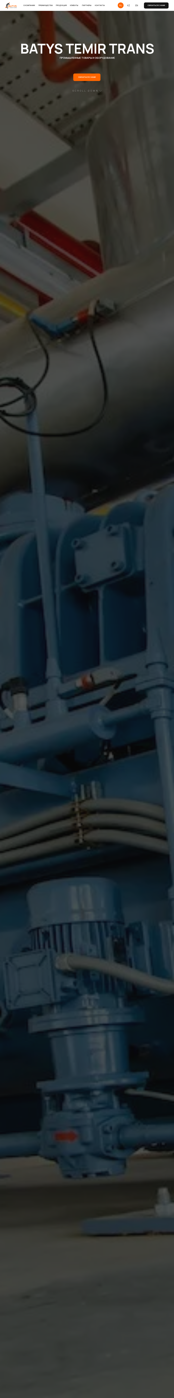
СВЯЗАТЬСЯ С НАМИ (156, 5)
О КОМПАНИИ (29, 5)
